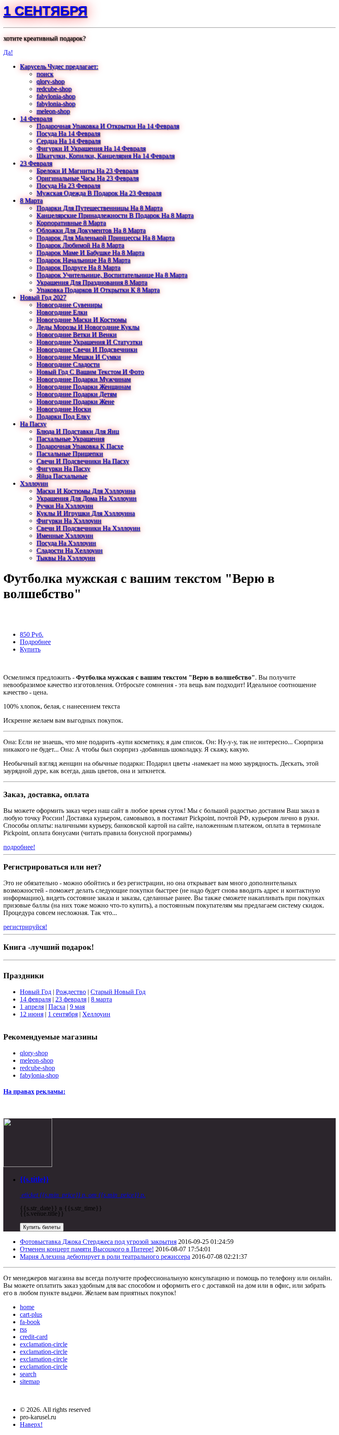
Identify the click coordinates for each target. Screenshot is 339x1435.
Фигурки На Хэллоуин (68, 520)
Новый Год (35, 991)
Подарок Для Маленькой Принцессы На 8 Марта (105, 237)
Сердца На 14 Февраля (68, 140)
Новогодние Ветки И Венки (76, 334)
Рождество (71, 991)
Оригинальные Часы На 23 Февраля (87, 178)
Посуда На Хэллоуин (66, 542)
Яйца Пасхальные (61, 475)
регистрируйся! (25, 926)
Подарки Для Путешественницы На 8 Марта (99, 207)
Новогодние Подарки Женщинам (83, 386)
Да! (8, 52)
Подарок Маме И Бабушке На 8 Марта (90, 252)
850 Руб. (31, 634)
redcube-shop (54, 88)
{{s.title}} (34, 1179)
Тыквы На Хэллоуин (65, 557)
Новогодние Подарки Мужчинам (83, 379)
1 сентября (45, 10)
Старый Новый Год (118, 991)
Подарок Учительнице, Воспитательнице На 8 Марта (111, 274)
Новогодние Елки (61, 312)
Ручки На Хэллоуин (64, 505)
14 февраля (35, 999)
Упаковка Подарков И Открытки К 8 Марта (98, 289)
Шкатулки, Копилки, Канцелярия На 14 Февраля (105, 155)
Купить (30, 649)
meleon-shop (53, 111)
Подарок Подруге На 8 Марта (78, 267)
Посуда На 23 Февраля (68, 185)
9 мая (77, 1006)
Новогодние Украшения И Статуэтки (89, 341)
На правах (18, 1091)
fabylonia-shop (55, 96)
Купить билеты (41, 1227)
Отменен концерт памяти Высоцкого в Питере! (87, 1249)
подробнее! (19, 846)
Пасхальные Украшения (70, 438)
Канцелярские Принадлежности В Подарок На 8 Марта (114, 215)
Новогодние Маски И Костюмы (81, 319)
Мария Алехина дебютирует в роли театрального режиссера (105, 1256)
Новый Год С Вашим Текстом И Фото (90, 371)
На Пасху (33, 423)
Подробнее (35, 641)
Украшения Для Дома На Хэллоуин (86, 498)
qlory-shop (50, 81)
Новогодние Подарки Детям (76, 394)
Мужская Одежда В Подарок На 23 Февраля (98, 192)
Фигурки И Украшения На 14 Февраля (91, 148)
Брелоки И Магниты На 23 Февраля (87, 170)
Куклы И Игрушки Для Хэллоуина (85, 513)
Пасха (56, 1006)
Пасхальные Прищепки (69, 453)
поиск (44, 73)
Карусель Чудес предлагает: (59, 66)
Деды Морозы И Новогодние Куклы (87, 327)
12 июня (31, 1014)
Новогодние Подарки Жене (75, 401)
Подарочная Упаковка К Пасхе (79, 446)
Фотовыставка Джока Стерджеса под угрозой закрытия (98, 1241)
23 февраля (70, 999)
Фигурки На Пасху (63, 468)
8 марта (101, 999)
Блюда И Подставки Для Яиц (77, 431)
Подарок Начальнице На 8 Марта (83, 260)
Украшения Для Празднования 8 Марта (91, 282)
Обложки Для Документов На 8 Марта (91, 230)
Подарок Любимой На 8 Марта (80, 245)
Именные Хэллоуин (64, 535)
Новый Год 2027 (43, 297)
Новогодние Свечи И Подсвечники (86, 349)
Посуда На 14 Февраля (68, 133)
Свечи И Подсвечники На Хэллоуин (88, 528)
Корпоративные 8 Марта (71, 222)
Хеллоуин (96, 1014)
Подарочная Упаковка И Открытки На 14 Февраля (107, 125)
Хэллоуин (34, 483)
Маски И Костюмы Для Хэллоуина (85, 490)
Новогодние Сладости (68, 364)
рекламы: (50, 1091)
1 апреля (32, 1006)
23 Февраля (36, 163)
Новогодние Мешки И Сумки (78, 356)
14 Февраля (36, 118)
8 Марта (31, 200)
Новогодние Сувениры (69, 304)
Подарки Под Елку (63, 416)
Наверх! (31, 1424)
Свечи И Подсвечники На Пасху (82, 461)
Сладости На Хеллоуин (69, 550)
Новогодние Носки (63, 408)
